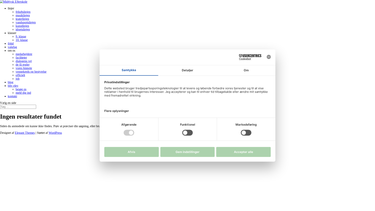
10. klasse (22, 40)
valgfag (12, 47)
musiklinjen (23, 15)
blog (10, 82)
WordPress (55, 132)
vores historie (24, 68)
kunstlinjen (22, 26)
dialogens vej (24, 61)
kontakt (12, 96)
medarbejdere (24, 54)
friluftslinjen (23, 11)
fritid (11, 43)
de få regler (22, 64)
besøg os (21, 89)
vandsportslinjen (26, 22)
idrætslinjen (23, 29)
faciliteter (21, 57)
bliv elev (13, 85)
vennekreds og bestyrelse (31, 71)
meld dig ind (23, 92)
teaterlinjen (22, 19)
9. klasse (21, 36)
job (18, 78)
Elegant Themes (25, 132)
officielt (20, 75)
